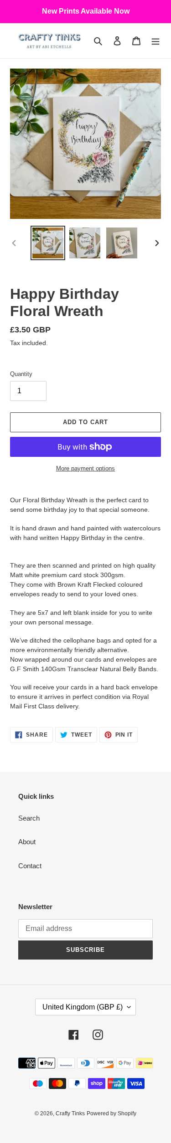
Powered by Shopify (111, 1113)
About (27, 842)
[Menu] (155, 40)
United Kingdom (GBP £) (82, 1007)
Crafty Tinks (70, 1113)
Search (29, 818)
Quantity (21, 374)
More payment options (85, 468)
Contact (29, 866)
